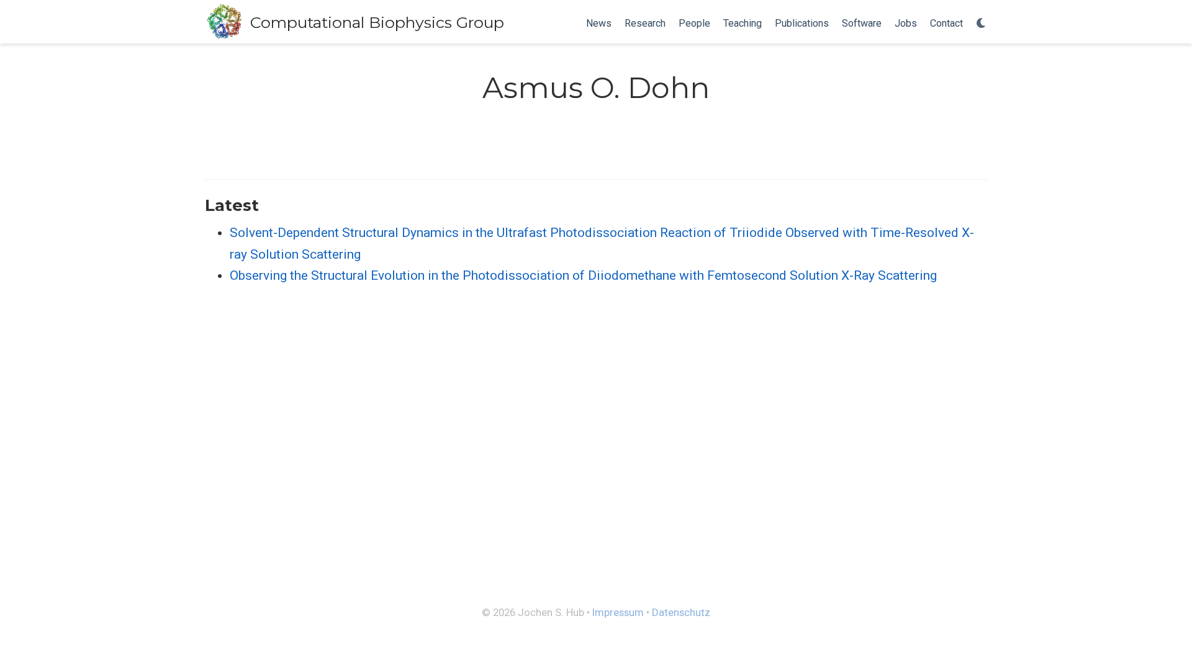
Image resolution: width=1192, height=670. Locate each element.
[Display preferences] (981, 24)
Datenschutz (681, 612)
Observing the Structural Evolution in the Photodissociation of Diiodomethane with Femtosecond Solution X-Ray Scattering (583, 275)
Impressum (618, 612)
